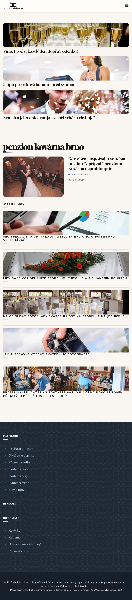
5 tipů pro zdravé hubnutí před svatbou (39, 84)
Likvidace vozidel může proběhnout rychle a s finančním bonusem (65, 278)
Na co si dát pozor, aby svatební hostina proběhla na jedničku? (63, 316)
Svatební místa (80, 174)
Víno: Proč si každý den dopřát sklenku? (40, 51)
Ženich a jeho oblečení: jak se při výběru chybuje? (49, 117)
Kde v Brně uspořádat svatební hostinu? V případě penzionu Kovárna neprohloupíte (96, 163)
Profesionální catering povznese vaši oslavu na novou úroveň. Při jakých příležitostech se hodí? (63, 394)
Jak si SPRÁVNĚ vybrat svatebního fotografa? (46, 354)
